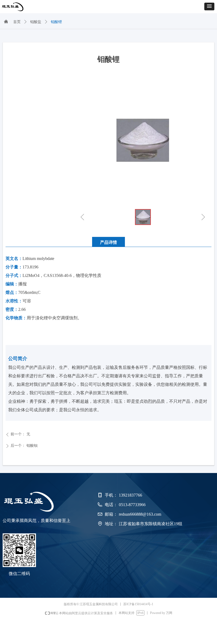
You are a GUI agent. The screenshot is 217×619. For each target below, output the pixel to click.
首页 (17, 22)
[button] (209, 6)
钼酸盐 (35, 22)
